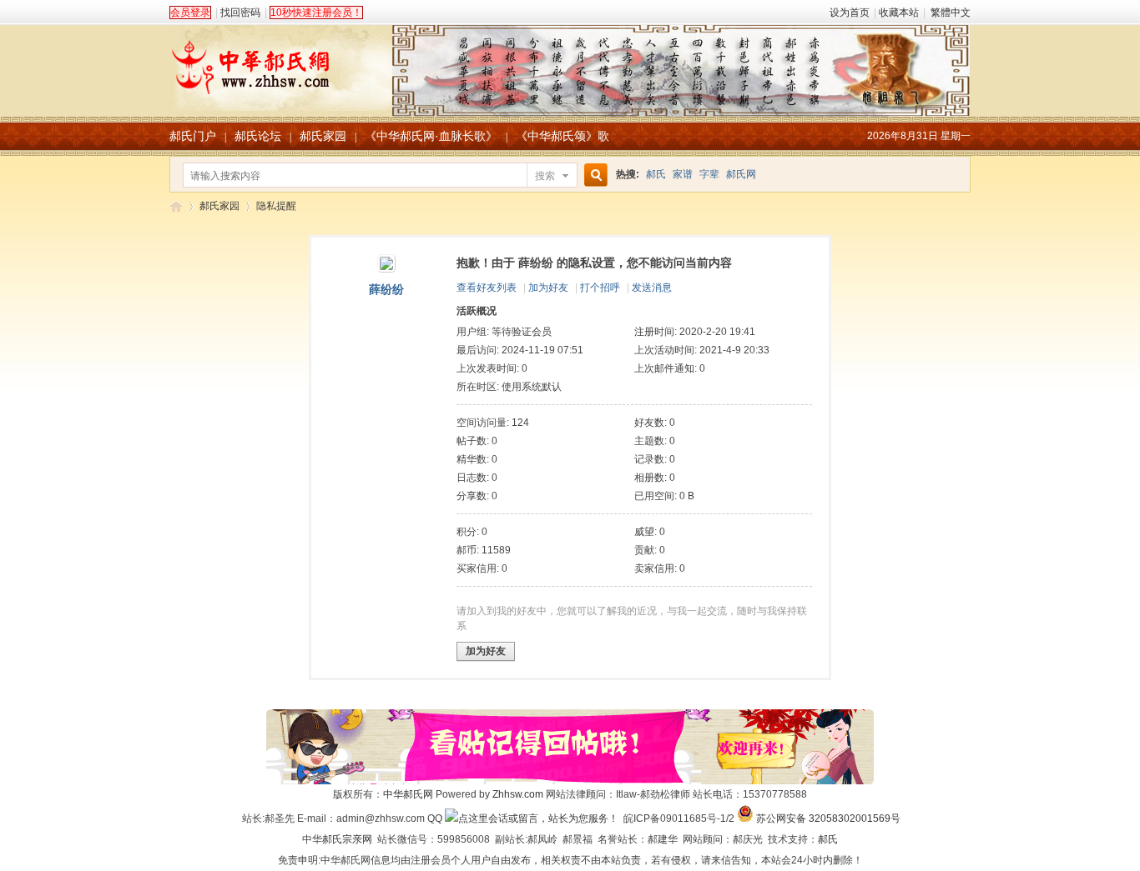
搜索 (545, 176)
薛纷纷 (386, 289)
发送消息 (652, 287)
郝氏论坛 (258, 136)
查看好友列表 (487, 287)
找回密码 (240, 12)
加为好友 (548, 287)
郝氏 (656, 174)
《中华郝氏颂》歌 (562, 136)
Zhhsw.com (517, 794)
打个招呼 (600, 287)
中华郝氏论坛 (176, 206)
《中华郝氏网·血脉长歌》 (431, 136)
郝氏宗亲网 (347, 839)
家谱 (683, 174)
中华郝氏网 (408, 794)
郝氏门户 (192, 136)
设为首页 (850, 12)
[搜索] (593, 175)
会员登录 (190, 12)
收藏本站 (899, 12)
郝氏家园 (323, 136)
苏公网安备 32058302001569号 (828, 818)
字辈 (709, 174)
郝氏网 (741, 174)
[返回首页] (570, 61)
